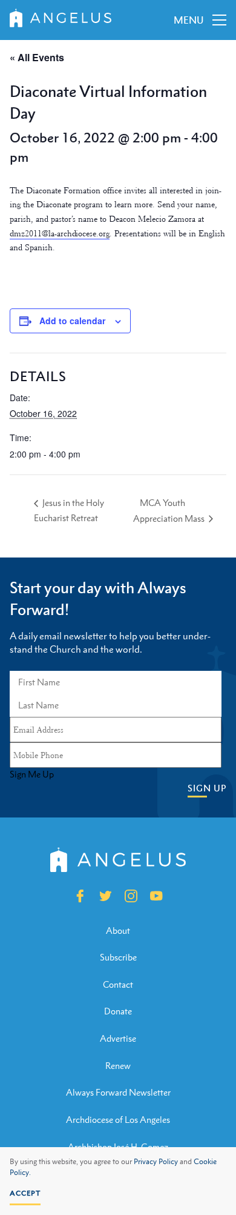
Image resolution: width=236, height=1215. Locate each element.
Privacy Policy (156, 1162)
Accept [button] (25, 1193)
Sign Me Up (32, 774)
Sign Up (207, 788)
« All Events (37, 57)
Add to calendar (72, 321)
